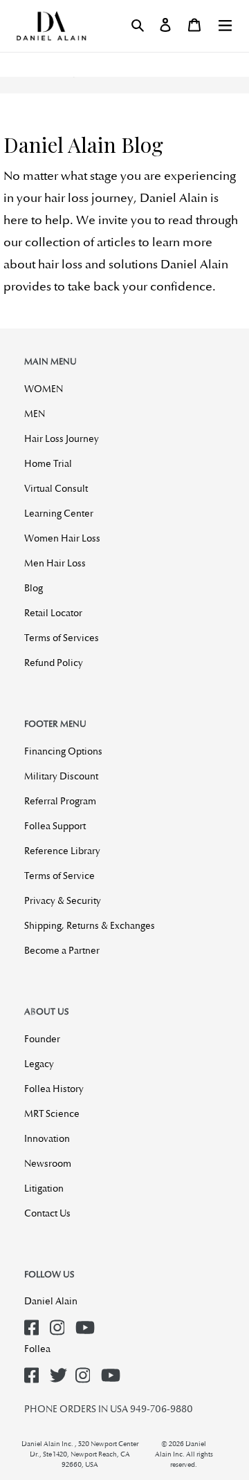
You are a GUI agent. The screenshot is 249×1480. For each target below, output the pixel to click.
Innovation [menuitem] (47, 1138)
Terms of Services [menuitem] (61, 637)
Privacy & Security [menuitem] (62, 900)
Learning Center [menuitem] (58, 513)
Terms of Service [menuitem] (59, 875)
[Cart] (194, 25)
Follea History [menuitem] (54, 1088)
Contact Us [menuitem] (47, 1213)
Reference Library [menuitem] (62, 850)
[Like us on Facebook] (34, 1323)
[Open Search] (138, 25)
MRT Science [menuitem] (52, 1113)
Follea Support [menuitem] (55, 826)
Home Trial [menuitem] (48, 463)
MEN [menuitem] (34, 413)
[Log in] (165, 25)
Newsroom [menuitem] (47, 1163)
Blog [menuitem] (33, 588)
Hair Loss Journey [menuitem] (61, 438)
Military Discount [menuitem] (61, 776)
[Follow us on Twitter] (60, 1371)
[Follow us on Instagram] (60, 1323)
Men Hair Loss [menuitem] (55, 563)
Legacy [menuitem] (39, 1063)
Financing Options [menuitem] (63, 751)
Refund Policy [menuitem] (53, 662)
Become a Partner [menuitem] (62, 950)
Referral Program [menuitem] (60, 801)
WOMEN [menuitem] (43, 388)
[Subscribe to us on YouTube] (85, 1323)
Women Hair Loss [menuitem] (62, 538)
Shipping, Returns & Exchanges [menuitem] (89, 925)
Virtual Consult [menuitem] (56, 488)
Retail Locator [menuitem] (53, 613)
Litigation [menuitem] (44, 1188)
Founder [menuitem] (42, 1039)
